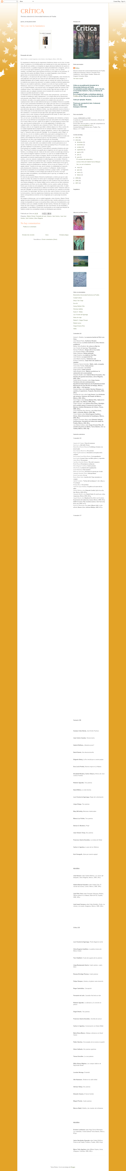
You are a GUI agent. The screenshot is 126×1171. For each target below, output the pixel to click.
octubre (79, 147)
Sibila (74, 328)
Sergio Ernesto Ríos (79, 326)
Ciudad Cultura (77, 298)
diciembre (80, 142)
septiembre (80, 149)
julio (78, 154)
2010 (77, 140)
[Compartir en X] (47, 214)
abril (78, 170)
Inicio (46, 235)
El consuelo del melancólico (84, 159)
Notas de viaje (77, 317)
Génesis (49, 216)
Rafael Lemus (77, 323)
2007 (77, 183)
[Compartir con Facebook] (49, 214)
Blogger (73, 1167)
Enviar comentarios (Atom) (49, 239)
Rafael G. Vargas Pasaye (80, 320)
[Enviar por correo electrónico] (43, 214)
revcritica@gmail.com (86, 125)
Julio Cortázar (29, 218)
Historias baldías (78, 309)
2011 (77, 137)
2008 (77, 180)
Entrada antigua (63, 235)
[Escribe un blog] (45, 214)
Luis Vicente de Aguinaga (80, 314)
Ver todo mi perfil (78, 78)
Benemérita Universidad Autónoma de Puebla (86, 295)
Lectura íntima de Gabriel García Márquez (88, 162)
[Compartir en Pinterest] (50, 214)
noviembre (80, 144)
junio (78, 157)
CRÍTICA (32, 11)
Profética (76, 96)
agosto (79, 152)
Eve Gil (75, 303)
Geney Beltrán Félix (79, 306)
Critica (77, 68)
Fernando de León (41, 216)
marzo (79, 172)
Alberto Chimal (31, 216)
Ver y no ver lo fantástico (83, 164)
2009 (77, 178)
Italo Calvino (56, 216)
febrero (79, 175)
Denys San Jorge (78, 300)
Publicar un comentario (29, 226)
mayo (79, 167)
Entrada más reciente (28, 235)
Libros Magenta (38, 218)
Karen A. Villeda (77, 312)
